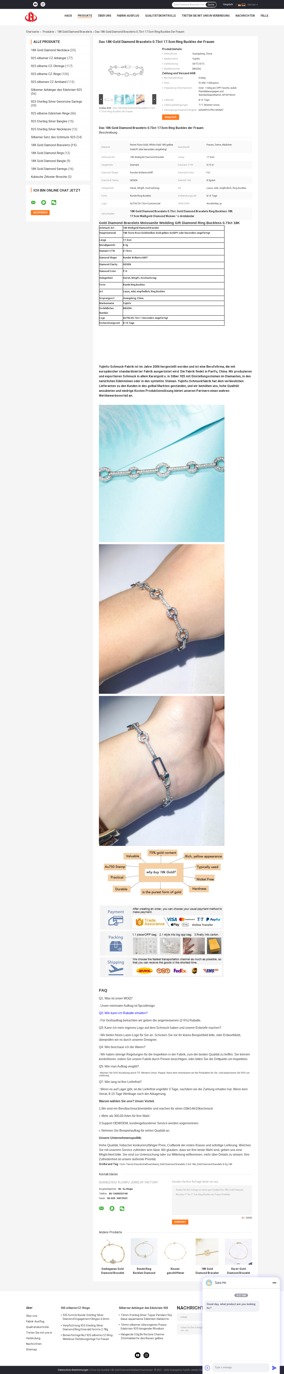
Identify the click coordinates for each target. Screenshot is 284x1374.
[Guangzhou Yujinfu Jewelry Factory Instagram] (42, 4)
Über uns (104, 15)
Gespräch (228, 4)
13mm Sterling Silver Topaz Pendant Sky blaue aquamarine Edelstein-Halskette (146, 1316)
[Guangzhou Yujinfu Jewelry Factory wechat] (56, 202)
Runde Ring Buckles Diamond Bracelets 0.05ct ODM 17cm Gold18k (144, 1271)
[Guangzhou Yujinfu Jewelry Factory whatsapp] (46, 202)
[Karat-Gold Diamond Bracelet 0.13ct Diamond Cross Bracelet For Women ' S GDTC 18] (238, 1251)
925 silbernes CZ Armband (48, 82)
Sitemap (31, 1349)
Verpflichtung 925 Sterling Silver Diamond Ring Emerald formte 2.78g (85, 1327)
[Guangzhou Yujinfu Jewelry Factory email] (36, 202)
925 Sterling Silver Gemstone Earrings (56, 101)
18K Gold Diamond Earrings (49, 169)
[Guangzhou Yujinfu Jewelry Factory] (31, 16)
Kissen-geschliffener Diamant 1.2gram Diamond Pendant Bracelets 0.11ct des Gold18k (175, 1271)
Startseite (32, 31)
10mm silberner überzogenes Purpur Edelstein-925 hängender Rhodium (144, 1326)
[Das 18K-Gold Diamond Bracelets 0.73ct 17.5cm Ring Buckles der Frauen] (126, 70)
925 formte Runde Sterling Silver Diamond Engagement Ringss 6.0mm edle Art (86, 1317)
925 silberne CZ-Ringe (46, 74)
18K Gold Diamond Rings (47, 153)
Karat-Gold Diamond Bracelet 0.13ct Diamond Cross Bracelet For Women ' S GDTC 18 (238, 1271)
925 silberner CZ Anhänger (48, 58)
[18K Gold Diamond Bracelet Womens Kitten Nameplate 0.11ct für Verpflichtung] (207, 1251)
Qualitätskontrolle (160, 15)
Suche (211, 4)
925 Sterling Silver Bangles (49, 121)
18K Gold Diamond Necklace (50, 50)
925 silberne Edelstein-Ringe (50, 113)
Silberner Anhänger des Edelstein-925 (56, 90)
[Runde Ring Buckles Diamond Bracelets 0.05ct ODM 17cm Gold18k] (144, 1251)
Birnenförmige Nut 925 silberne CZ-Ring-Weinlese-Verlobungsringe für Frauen (88, 1337)
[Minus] (274, 1282)
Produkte (85, 15)
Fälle (264, 15)
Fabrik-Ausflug (128, 15)
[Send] (274, 1368)
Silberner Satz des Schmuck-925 (53, 137)
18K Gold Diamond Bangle (48, 161)
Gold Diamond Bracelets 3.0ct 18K (178, 1164)
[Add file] (207, 1368)
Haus (68, 15)
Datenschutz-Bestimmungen (73, 1370)
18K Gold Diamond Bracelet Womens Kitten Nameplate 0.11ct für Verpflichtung (207, 1271)
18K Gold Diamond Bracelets (74, 31)
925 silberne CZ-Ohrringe (48, 66)
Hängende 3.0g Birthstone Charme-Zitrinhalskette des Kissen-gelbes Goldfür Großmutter (143, 1337)
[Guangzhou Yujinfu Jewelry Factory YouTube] (35, 4)
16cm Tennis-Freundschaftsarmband (139, 1164)
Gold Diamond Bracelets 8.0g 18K (214, 1164)
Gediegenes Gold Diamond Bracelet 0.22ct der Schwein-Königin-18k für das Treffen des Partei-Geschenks (112, 1271)
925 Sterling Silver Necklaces (51, 129)
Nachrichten (245, 15)
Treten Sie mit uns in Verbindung (206, 15)
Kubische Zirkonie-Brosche (49, 177)
